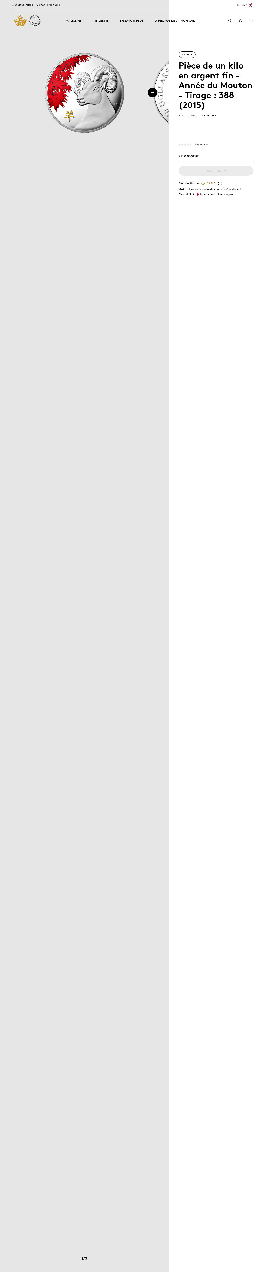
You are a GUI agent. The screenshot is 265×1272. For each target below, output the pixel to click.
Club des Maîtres (22, 4)
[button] (152, 92)
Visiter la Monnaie (48, 4)
